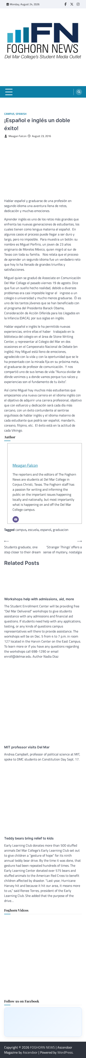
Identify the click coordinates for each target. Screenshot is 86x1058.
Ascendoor (30, 1052)
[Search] (79, 92)
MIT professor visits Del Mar (26, 747)
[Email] (16, 519)
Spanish (21, 113)
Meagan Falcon (18, 136)
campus (20, 529)
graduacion (60, 529)
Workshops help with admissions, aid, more (39, 599)
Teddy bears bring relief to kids (29, 838)
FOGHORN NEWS (42, 1047)
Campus (9, 113)
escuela (33, 529)
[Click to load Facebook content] (43, 1022)
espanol (45, 529)
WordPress (65, 1052)
